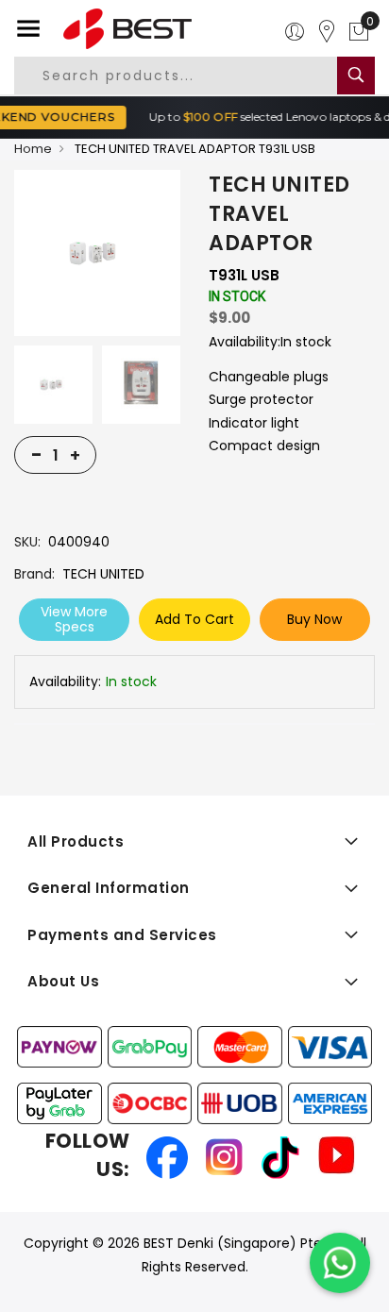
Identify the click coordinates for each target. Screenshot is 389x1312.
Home (33, 149)
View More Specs (74, 619)
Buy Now (314, 619)
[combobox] (189, 75)
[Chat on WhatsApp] (340, 1263)
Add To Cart (194, 619)
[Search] (356, 75)
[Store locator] (326, 32)
